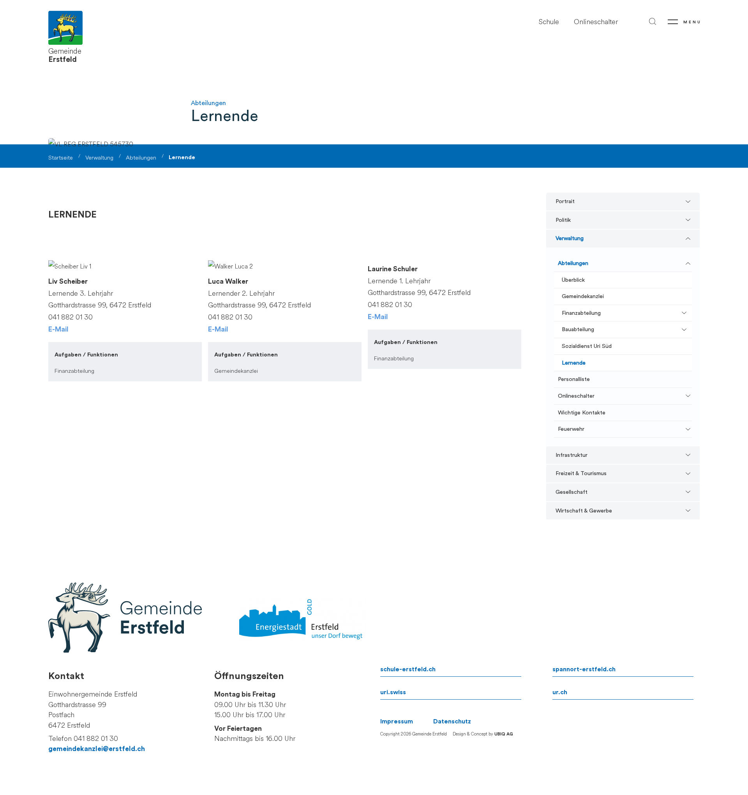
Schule (549, 22)
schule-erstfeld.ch (408, 669)
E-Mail (58, 329)
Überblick (573, 280)
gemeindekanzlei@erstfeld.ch (96, 749)
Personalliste (574, 379)
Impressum (396, 721)
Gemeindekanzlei (583, 296)
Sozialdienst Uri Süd (587, 346)
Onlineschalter (596, 22)
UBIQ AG (503, 734)
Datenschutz (452, 721)
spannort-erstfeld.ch (584, 669)
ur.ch (559, 692)
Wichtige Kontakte (581, 413)
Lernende (574, 363)
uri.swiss (393, 692)
